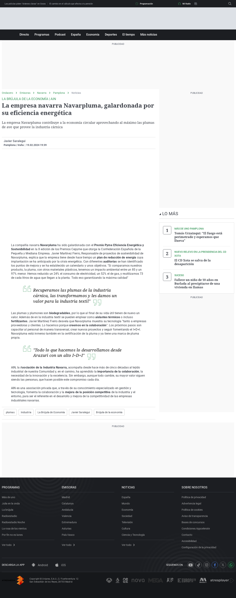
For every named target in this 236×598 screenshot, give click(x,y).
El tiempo (128, 34)
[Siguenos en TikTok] (198, 565)
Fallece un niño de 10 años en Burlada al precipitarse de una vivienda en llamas (197, 283)
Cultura (126, 528)
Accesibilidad (189, 541)
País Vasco (68, 534)
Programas (41, 34)
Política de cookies (192, 509)
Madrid (66, 497)
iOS (63, 565)
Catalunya (68, 503)
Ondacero (7, 92)
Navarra (41, 92)
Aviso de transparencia (195, 516)
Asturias (66, 528)
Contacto (187, 534)
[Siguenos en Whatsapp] (231, 565)
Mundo (126, 503)
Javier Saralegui (14, 141)
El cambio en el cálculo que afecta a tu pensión (71, 4)
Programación (146, 4)
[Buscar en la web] (230, 3)
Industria (26, 412)
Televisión (127, 522)
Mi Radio (187, 4)
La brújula (7, 509)
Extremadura (69, 522)
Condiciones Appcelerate (196, 528)
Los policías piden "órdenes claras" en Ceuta (25, 4)
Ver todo (7, 545)
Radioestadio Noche (13, 522)
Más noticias (148, 34)
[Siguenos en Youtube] (190, 565)
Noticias (76, 92)
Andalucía (67, 509)
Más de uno (8, 497)
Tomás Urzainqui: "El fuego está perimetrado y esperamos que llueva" (198, 237)
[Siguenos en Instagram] (207, 565)
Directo (24, 34)
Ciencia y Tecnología (133, 534)
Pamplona (59, 92)
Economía (92, 34)
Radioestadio (9, 516)
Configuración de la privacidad (199, 547)
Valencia (67, 516)
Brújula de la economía (109, 412)
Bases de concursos (193, 522)
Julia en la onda (11, 503)
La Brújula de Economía (51, 412)
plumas (10, 412)
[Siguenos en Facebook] (215, 565)
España (76, 34)
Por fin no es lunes (12, 534)
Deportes (111, 34)
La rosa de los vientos (14, 528)
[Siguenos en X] (223, 565)
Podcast (60, 34)
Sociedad (127, 516)
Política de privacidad (194, 497)
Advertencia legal (191, 503)
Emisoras (25, 92)
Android (42, 565)
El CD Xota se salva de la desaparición (192, 262)
